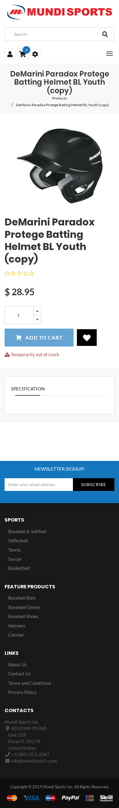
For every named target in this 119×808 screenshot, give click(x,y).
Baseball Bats (22, 597)
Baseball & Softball (27, 531)
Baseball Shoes (23, 616)
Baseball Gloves (24, 607)
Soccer (15, 559)
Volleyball (18, 540)
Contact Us (19, 673)
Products (59, 98)
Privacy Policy (22, 692)
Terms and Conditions (29, 683)
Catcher (16, 634)
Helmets (16, 625)
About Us (17, 664)
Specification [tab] (28, 388)
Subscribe (93, 484)
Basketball (19, 568)
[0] (22, 54)
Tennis (14, 550)
